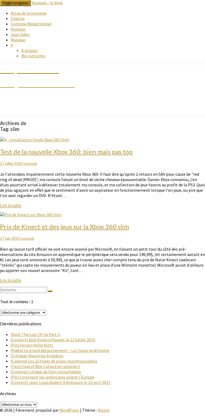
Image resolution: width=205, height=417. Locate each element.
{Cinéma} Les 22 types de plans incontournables (54, 361)
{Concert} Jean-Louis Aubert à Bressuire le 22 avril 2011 (61, 382)
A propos (29, 50)
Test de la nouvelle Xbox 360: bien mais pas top (66, 151)
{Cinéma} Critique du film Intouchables (46, 371)
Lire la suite (10, 205)
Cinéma (18, 18)
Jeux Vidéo (20, 34)
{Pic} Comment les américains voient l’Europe (52, 377)
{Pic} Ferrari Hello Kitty (32, 345)
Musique (18, 39)
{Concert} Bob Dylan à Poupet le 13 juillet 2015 (53, 339)
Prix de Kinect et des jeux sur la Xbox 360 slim (64, 226)
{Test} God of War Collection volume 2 (45, 366)
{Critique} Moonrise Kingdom (37, 355)
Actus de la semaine (28, 13)
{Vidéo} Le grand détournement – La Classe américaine (60, 350)
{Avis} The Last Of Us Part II (35, 334)
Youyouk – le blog (47, 2)
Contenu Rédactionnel (31, 23)
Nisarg (104, 410)
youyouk (30, 163)
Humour (18, 29)
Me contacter (33, 55)
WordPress (69, 410)
